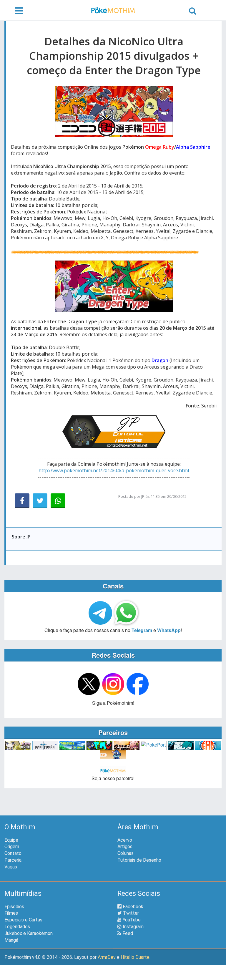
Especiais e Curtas (23, 920)
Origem (11, 846)
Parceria (12, 860)
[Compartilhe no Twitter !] (40, 500)
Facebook (132, 906)
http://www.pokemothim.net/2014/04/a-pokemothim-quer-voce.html (114, 470)
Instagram (133, 926)
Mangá (11, 940)
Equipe (11, 840)
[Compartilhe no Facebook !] (22, 500)
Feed (127, 933)
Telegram (142, 630)
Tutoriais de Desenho (139, 860)
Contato (12, 853)
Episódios (14, 906)
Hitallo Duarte (135, 957)
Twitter (130, 913)
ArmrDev (107, 957)
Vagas (10, 867)
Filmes (11, 913)
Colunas (125, 853)
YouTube (131, 920)
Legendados (17, 926)
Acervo (124, 840)
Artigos (124, 846)
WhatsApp (169, 630)
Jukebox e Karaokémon (28, 933)
